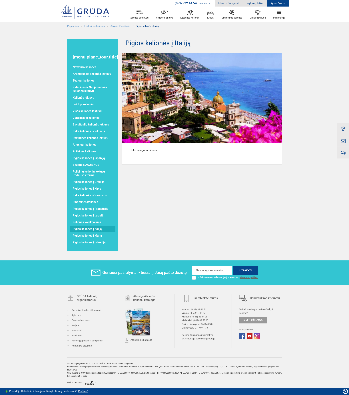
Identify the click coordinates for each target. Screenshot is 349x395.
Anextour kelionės (84, 144)
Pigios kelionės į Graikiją (89, 182)
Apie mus (76, 315)
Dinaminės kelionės (85, 202)
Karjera (75, 325)
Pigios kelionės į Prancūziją (90, 208)
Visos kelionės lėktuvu (87, 111)
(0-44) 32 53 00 (200, 320)
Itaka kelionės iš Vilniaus (89, 131)
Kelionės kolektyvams (87, 222)
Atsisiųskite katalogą (141, 340)
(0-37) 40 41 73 (200, 327)
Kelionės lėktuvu (83, 97)
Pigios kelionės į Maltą (87, 235)
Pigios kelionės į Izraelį (88, 215)
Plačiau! (67, 391)
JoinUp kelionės (83, 104)
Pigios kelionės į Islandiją (89, 242)
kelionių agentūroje (205, 338)
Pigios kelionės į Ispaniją (89, 158)
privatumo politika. (248, 277)
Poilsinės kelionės (84, 151)
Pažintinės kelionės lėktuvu (90, 138)
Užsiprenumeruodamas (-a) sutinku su (228, 277)
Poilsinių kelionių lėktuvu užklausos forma (89, 173)
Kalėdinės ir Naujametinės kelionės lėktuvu (90, 89)
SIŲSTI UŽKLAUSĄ (253, 319)
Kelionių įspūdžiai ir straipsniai (87, 340)
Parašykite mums (80, 320)
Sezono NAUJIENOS (86, 165)
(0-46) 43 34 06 (199, 316)
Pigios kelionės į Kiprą (87, 188)
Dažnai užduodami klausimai (86, 310)
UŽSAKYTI (245, 270)
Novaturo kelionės (84, 67)
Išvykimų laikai (254, 3)
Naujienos (76, 335)
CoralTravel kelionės (86, 117)
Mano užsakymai (228, 3)
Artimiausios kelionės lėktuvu (92, 74)
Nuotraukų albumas (81, 345)
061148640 (206, 324)
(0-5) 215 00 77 (197, 313)
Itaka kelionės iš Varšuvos (90, 195)
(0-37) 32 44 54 (198, 309)
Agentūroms (277, 3)
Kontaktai (76, 330)
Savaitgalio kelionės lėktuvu (91, 124)
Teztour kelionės (83, 80)
